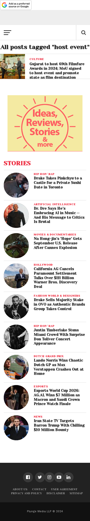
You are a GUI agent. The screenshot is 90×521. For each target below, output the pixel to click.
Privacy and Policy (26, 493)
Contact (39, 489)
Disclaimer (55, 493)
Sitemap (76, 493)
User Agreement (64, 489)
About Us (20, 489)
